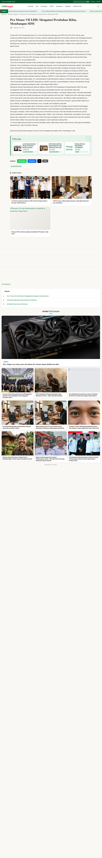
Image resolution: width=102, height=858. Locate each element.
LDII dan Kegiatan (13, 14)
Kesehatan (59, 6)
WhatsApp (22, 161)
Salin (45, 161)
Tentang (93, 1)
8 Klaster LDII (77, 6)
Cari (88, 1)
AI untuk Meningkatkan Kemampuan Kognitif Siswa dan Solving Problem (33, 11)
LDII (7, 6)
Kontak (98, 1)
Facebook (32, 161)
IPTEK (51, 6)
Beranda (30, 6)
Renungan (44, 6)
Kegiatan (68, 6)
